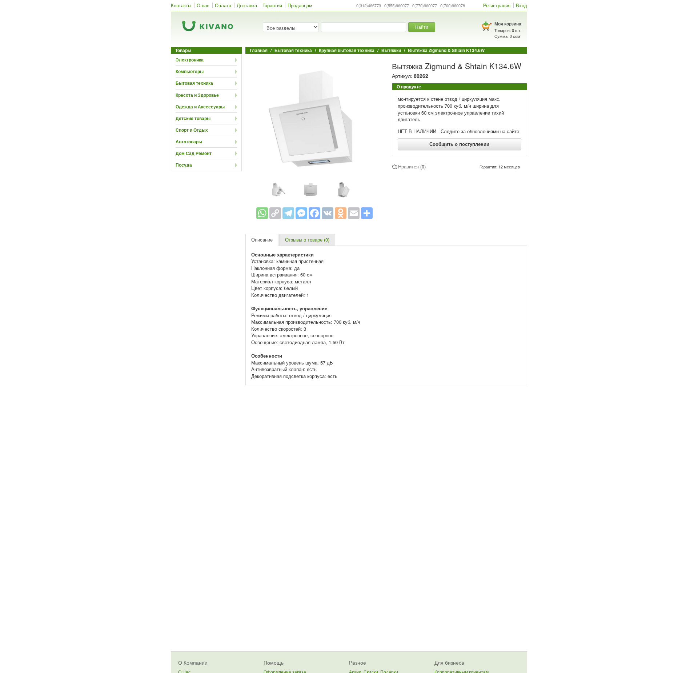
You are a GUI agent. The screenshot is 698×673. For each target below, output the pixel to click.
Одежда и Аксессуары (200, 106)
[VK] (327, 213)
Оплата (223, 5)
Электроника (190, 59)
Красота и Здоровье (197, 95)
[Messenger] (301, 213)
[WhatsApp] (262, 213)
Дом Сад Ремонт (194, 153)
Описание (262, 239)
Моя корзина (507, 23)
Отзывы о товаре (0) (307, 239)
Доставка (247, 5)
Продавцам (300, 5)
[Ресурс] (366, 213)
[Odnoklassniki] (340, 213)
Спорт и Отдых (192, 130)
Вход (521, 5)
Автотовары (189, 141)
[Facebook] (314, 213)
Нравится (408, 166)
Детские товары (193, 118)
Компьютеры (190, 71)
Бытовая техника (194, 83)
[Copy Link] (275, 213)
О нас (203, 5)
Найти (421, 27)
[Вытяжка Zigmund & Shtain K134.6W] (314, 118)
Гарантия (272, 5)
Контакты (181, 5)
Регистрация (496, 5)
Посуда (184, 165)
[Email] (353, 213)
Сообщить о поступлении (459, 143)
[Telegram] (288, 213)
